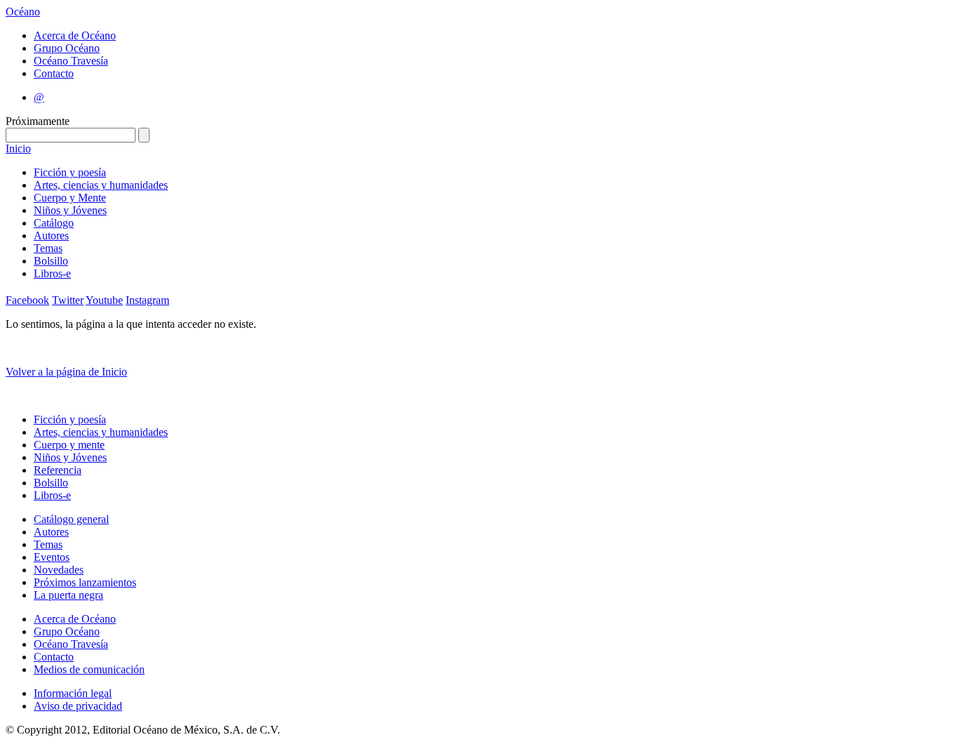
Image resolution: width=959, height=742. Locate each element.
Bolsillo (51, 261)
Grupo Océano (67, 48)
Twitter (68, 300)
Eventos (52, 557)
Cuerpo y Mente (70, 198)
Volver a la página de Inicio (66, 372)
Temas (48, 248)
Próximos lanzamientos (85, 582)
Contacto (54, 73)
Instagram (147, 300)
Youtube (104, 300)
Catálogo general (71, 519)
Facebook (27, 300)
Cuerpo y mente (69, 445)
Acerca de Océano (75, 35)
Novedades (59, 570)
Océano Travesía (71, 61)
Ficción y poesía (70, 172)
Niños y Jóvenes (70, 210)
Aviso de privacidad (78, 706)
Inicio (18, 148)
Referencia (57, 470)
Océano (23, 12)
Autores (51, 235)
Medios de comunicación (89, 669)
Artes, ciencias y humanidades (101, 185)
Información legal (73, 693)
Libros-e (52, 273)
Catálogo (54, 223)
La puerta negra (68, 595)
